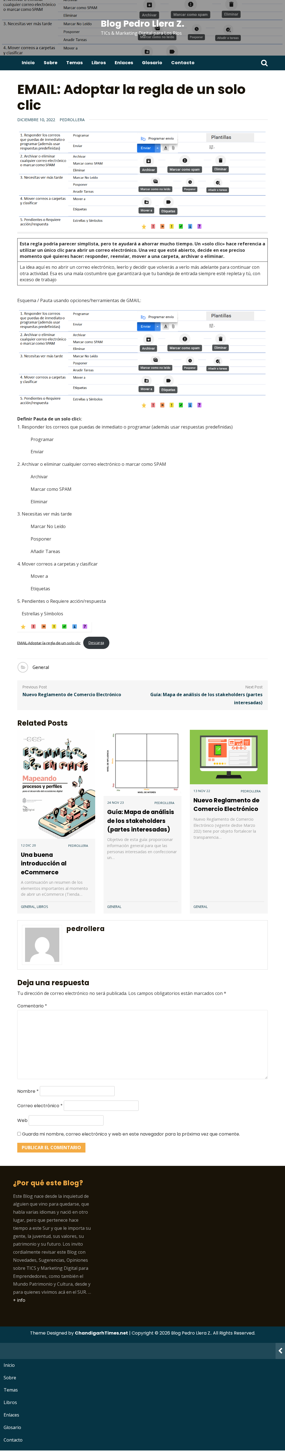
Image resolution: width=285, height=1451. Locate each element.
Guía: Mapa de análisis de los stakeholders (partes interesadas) (206, 698)
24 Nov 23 (115, 802)
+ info (19, 1300)
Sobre (50, 62)
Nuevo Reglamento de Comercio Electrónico (72, 694)
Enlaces (124, 62)
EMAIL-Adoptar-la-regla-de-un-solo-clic (48, 642)
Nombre (28, 1091)
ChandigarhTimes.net (101, 1333)
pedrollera (72, 119)
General (41, 667)
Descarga (96, 642)
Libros (99, 62)
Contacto (183, 62)
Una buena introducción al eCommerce (44, 863)
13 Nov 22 (201, 791)
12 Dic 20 (28, 845)
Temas (74, 62)
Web (22, 1120)
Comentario (32, 1006)
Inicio (28, 62)
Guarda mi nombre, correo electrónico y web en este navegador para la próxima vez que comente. (131, 1134)
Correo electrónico (40, 1105)
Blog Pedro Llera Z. (142, 23)
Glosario (152, 62)
